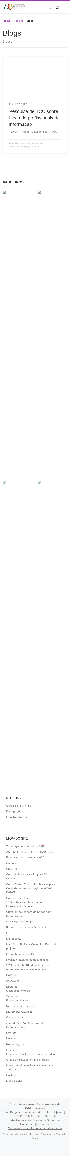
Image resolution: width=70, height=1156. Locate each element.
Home (6, 20)
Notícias (18, 20)
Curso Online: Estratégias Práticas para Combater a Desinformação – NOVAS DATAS (30, 888)
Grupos (10, 1050)
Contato (11, 1075)
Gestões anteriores (18, 990)
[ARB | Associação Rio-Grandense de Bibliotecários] (14, 6)
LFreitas (33, 1134)
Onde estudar (14, 1017)
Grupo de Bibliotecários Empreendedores (31, 1054)
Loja (8, 933)
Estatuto (11, 1032)
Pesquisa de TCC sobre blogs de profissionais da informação (34, 118)
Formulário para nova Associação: (27, 927)
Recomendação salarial (20, 1006)
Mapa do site (14, 1080)
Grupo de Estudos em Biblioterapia (27, 1059)
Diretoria (11, 986)
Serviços (11, 996)
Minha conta (13, 938)
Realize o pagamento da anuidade (27, 959)
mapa (60, 1112)
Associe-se (13, 980)
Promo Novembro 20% (20, 954)
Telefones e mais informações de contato (35, 1128)
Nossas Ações (15, 1044)
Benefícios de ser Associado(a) (25, 857)
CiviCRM (11, 868)
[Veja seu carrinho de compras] (57, 7)
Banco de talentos (17, 1000)
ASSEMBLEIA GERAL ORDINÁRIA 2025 (30, 851)
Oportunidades (16, 817)
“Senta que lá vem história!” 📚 (25, 846)
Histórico (11, 975)
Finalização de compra (20, 921)
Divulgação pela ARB (19, 1011)
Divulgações (14, 811)
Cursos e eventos (18, 805)
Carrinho (11, 863)
